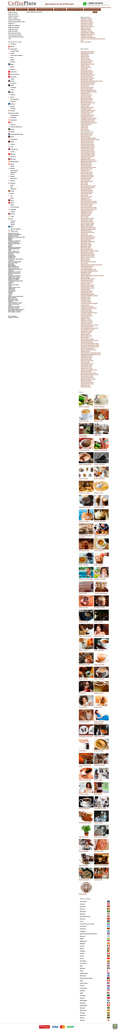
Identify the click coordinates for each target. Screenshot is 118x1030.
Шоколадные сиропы (87, 32)
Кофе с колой (98, 564)
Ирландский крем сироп (88, 167)
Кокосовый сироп (86, 193)
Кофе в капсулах (13, 16)
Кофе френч (83, 750)
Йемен (82, 948)
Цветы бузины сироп (87, 348)
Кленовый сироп (86, 189)
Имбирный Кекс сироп (88, 159)
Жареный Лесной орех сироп (90, 139)
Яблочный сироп (86, 380)
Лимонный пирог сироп (88, 229)
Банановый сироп (86, 73)
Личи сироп (84, 233)
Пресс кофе (98, 794)
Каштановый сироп (87, 181)
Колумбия (83, 961)
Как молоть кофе (84, 550)
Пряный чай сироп (87, 291)
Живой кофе (83, 593)
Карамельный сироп (87, 175)
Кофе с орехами (99, 664)
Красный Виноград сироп (89, 203)
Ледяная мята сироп (87, 218)
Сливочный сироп (86, 311)
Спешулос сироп (86, 314)
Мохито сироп (85, 258)
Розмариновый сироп (88, 294)
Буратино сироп (86, 96)
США (81, 993)
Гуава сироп (85, 126)
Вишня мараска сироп (88, 102)
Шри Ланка (83, 1010)
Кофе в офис (98, 780)
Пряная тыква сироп (87, 284)
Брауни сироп (85, 93)
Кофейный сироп (86, 199)
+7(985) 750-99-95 (95, 3)
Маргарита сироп (86, 244)
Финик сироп (85, 337)
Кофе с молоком (99, 406)
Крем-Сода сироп (86, 206)
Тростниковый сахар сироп (89, 328)
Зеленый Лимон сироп (88, 155)
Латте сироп (85, 216)
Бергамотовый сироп (87, 84)
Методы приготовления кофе (92, 9)
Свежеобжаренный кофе (15, 36)
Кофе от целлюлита (85, 780)
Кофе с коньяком (99, 478)
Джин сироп (84, 129)
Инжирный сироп (86, 164)
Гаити (82, 921)
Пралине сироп (86, 283)
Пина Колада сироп (87, 281)
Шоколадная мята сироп (88, 373)
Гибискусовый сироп (87, 107)
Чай (9, 38)
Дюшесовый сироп (87, 133)
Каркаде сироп (85, 179)
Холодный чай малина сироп (90, 345)
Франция (82, 1003)
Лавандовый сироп (87, 210)
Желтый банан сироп (87, 144)
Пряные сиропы (86, 28)
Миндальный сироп (87, 252)
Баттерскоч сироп (86, 76)
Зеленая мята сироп (87, 150)
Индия (82, 938)
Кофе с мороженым (85, 464)
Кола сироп (84, 195)
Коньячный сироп (86, 196)
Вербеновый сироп (87, 99)
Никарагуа (83, 975)
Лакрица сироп (85, 215)
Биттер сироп (85, 85)
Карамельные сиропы (88, 34)
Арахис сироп (85, 65)
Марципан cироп (86, 246)
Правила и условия (60, 9)
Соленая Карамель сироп (89, 312)
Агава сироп (85, 54)
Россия (82, 985)
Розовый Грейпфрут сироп (89, 295)
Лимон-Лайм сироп (87, 226)
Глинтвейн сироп (86, 109)
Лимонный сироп (86, 230)
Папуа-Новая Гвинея (86, 978)
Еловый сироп (85, 136)
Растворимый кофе (85, 822)
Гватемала (83, 926)
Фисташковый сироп (87, 339)
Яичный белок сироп (87, 383)
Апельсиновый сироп (87, 64)
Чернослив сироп (86, 366)
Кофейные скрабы (85, 507)
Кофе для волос (99, 636)
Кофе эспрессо (99, 550)
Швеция (82, 1008)
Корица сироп (85, 198)
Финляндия (83, 1000)
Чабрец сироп (85, 351)
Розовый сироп (85, 297)
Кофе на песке (83, 607)
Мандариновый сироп (88, 241)
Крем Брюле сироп (87, 204)
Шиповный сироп (86, 371)
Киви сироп (84, 184)
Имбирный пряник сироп (89, 161)
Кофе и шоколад (84, 721)
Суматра (82, 990)
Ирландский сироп (87, 169)
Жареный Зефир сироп (88, 138)
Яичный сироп (85, 385)
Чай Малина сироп (87, 356)
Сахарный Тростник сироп (89, 303)
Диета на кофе (83, 851)
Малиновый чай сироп (88, 237)
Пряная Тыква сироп (87, 286)
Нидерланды (84, 973)
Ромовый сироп (86, 298)
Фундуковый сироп (87, 342)
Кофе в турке (98, 421)
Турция (82, 998)
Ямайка (82, 1017)
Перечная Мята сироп (88, 278)
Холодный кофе (99, 507)
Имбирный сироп (86, 162)
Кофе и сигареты (99, 464)
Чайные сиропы (86, 29)
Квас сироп (84, 182)
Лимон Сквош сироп (87, 224)
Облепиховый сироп (87, 266)
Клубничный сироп (87, 190)
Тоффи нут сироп (86, 320)
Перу (81, 980)
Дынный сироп (85, 130)
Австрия (82, 904)
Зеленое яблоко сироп (88, 152)
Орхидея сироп (85, 274)
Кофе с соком (83, 650)
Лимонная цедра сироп (88, 227)
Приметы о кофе (84, 492)
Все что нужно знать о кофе (75, 9)
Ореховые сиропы (87, 25)
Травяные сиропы (86, 18)
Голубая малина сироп (88, 110)
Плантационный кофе (15, 35)
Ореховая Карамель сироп (89, 271)
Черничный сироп (86, 365)
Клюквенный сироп (87, 192)
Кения (82, 956)
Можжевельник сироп (88, 254)
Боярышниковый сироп (88, 90)
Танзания (83, 995)
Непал (82, 971)
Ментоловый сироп (87, 249)
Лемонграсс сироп (87, 220)
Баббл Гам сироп (86, 70)
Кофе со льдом (83, 521)
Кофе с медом (83, 564)
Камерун (82, 951)
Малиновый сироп (86, 235)
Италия (82, 946)
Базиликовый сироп (87, 71)
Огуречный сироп (86, 267)
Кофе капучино (84, 421)
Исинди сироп (85, 170)
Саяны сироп (85, 305)
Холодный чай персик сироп (90, 346)
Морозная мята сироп (88, 255)
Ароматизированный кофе (16, 21)
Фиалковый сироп (86, 335)
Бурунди (82, 914)
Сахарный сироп (86, 301)
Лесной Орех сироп (87, 221)
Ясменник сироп (86, 387)
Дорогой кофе (83, 865)
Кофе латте (97, 435)
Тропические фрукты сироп (89, 325)
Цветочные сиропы (87, 21)
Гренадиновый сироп (87, 121)
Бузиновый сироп (86, 95)
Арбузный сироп (86, 67)
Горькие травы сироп (87, 115)
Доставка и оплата (21, 9)
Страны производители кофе (45, 9)
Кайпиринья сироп (87, 172)
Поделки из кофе (99, 765)
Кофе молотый (13, 14)
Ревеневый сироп (86, 292)
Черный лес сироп (87, 368)
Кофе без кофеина (14, 25)
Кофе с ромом (83, 679)
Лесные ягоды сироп (87, 223)
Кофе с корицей (99, 679)
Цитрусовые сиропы (87, 26)
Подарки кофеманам (100, 593)
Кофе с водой (98, 822)
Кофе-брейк (82, 894)
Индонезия (83, 941)
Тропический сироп (87, 326)
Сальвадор (83, 988)
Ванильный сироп (86, 98)
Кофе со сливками (100, 521)
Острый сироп (85, 277)
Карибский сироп (86, 178)
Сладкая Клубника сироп (89, 308)
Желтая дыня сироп (87, 142)
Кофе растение (84, 837)
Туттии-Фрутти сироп (87, 329)
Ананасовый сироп (87, 61)
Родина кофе (98, 879)
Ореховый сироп (86, 272)
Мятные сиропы (86, 42)
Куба (81, 966)
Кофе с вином (98, 621)
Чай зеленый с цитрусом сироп (91, 352)
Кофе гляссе (98, 707)
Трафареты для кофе (86, 736)
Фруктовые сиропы (87, 23)
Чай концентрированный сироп (91, 354)
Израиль (82, 936)
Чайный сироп (85, 362)
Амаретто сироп (86, 59)
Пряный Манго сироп (87, 288)
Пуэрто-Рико (84, 983)
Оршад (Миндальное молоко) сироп (92, 275)
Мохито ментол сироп (88, 257)
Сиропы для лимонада (88, 37)
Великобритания (85, 916)
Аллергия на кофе (100, 579)
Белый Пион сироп (87, 79)
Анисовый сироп (86, 62)
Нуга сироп (84, 263)
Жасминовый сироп (87, 141)
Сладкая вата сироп (87, 306)
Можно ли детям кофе (86, 579)
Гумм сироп (84, 127)
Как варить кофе (84, 664)
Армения (82, 906)
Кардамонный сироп (87, 176)
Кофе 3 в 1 (11, 23)
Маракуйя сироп (86, 243)
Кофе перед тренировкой (83, 435)
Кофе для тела (98, 693)
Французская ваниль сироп (89, 340)
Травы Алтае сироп (87, 322)
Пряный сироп (85, 289)
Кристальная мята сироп (88, 207)
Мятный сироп (85, 260)
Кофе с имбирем (84, 406)
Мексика (82, 968)
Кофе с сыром (98, 492)
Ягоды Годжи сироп (87, 382)
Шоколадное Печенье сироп (90, 374)
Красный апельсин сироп (89, 201)
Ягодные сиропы (86, 20)
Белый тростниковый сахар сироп (91, 81)
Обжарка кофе (83, 621)
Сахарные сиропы (87, 31)
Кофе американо (84, 808)
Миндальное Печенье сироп (90, 250)
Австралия (83, 901)
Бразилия (83, 911)
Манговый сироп (86, 240)
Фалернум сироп (86, 332)
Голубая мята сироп (87, 112)
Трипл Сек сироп (86, 323)
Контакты (32, 9)
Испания (82, 943)
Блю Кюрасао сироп (87, 87)
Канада (82, 953)
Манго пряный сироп (87, 238)
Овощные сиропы (86, 35)
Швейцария (83, 1005)
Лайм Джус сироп (86, 212)
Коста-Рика (83, 963)
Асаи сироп (84, 68)
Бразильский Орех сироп (89, 91)
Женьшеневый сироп (87, 147)
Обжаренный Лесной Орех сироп (91, 264)
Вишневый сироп (86, 101)
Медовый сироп (86, 247)
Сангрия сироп (85, 300)
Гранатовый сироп (87, 116)
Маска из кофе (98, 851)
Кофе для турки (13, 29)
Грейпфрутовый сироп (88, 119)
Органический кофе (14, 33)
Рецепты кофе (83, 478)
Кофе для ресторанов (101, 865)
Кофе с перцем (99, 650)
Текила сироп (85, 317)
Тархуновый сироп (87, 315)
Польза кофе (83, 707)
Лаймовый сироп (86, 213)
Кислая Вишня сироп (87, 187)
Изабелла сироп (86, 158)
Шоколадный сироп (87, 376)
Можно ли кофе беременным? (99, 722)
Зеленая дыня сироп (87, 148)
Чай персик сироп (86, 359)
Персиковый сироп (87, 280)
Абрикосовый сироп (87, 53)
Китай (82, 958)
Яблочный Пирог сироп (88, 379)
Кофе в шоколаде (13, 27)
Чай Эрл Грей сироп (87, 360)
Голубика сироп (86, 113)
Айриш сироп (85, 56)
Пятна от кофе (83, 794)
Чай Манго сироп (86, 357)
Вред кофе (82, 693)
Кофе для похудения (100, 450)
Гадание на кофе (84, 450)
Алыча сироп (85, 57)
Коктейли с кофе (99, 607)
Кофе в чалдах (12, 18)
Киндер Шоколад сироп (88, 186)
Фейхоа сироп (85, 334)
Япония (82, 1020)
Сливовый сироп (86, 309)
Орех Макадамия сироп (88, 269)
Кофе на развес (13, 31)
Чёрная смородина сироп (89, 370)
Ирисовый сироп (86, 165)
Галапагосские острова (87, 924)
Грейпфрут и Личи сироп (88, 118)
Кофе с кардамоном (85, 636)
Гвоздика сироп (86, 104)
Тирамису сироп (86, 318)
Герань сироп (85, 105)
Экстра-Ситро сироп (87, 377)
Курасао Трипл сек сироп (89, 209)
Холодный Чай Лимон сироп (90, 343)
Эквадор (82, 1013)
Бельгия (82, 909)
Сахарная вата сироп (88, 51)
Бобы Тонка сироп (86, 88)
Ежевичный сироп (86, 135)
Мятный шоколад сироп (88, 261)
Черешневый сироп (87, 363)
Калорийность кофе (100, 808)
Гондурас (83, 931)
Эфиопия (83, 1015)
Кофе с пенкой (98, 750)
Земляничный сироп (87, 156)
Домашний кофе (84, 879)
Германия (83, 928)
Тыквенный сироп (86, 331)
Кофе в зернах (12, 12)
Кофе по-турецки (99, 736)
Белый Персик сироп (87, 78)
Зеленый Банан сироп (88, 153)
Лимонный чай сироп (87, 232)
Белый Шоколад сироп (88, 82)
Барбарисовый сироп (88, 74)
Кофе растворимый (14, 19)
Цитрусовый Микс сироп (88, 349)
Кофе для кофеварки (101, 837)
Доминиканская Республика (88, 933)
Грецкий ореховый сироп (89, 122)
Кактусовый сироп (86, 173)
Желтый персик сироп (88, 145)
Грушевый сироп (86, 124)
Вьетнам (82, 919)
